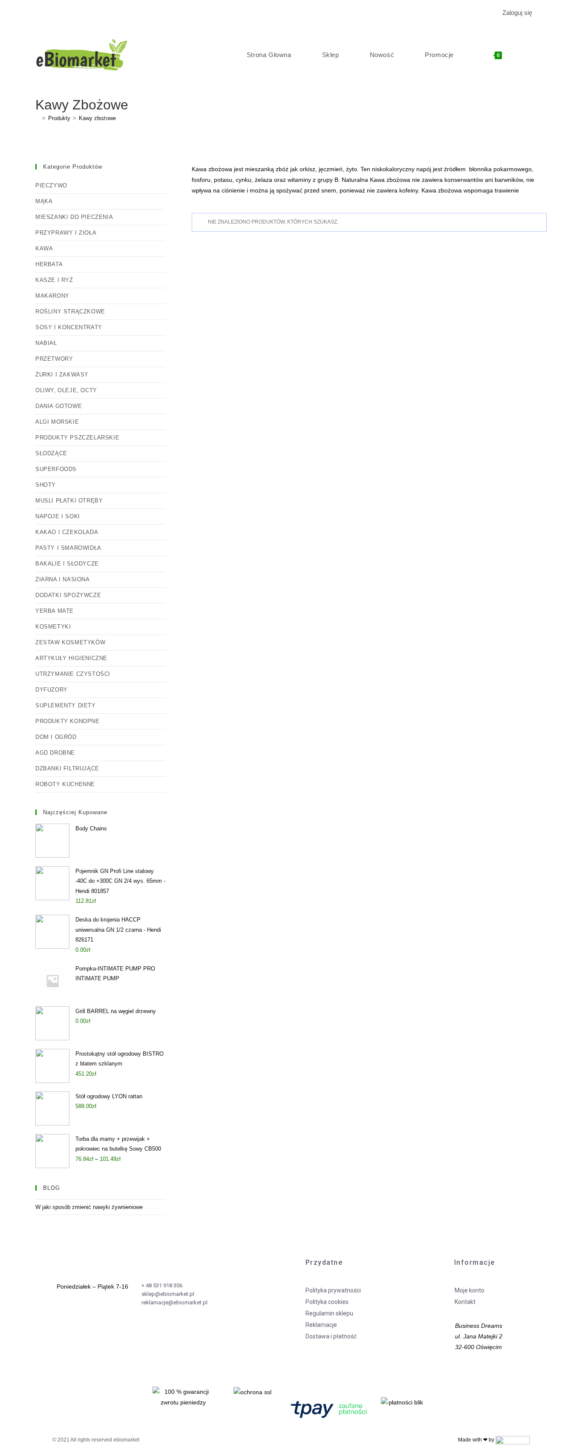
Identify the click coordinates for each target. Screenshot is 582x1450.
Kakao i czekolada (66, 532)
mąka (43, 201)
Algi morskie (57, 422)
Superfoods (56, 469)
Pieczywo (51, 185)
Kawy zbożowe (97, 118)
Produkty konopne (67, 721)
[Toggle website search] (535, 54)
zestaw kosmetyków (70, 642)
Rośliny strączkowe (70, 311)
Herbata (49, 264)
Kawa (44, 248)
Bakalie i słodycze (67, 563)
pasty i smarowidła (68, 548)
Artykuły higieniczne (71, 658)
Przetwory (54, 359)
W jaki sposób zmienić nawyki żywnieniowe (89, 1207)
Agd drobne (55, 752)
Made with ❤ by (477, 1440)
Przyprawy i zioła (65, 233)
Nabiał (46, 343)
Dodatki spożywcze (68, 595)
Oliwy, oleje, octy (66, 390)
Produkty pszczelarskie (77, 437)
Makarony (52, 296)
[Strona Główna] (37, 118)
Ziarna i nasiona (62, 579)
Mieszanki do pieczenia (74, 217)
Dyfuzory (51, 689)
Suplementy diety (65, 705)
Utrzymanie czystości (72, 674)
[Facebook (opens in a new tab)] (40, 13)
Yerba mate (54, 611)
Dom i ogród (56, 737)
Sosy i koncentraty (68, 327)
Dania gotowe (58, 406)
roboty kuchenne (65, 784)
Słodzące (51, 453)
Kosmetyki (53, 626)
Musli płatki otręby (69, 500)
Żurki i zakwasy (62, 374)
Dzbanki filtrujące (67, 768)
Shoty (45, 485)
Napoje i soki (57, 516)
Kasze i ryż (54, 280)
